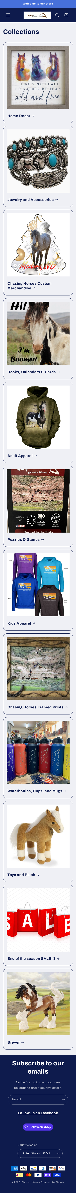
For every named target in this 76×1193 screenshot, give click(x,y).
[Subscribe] (63, 1099)
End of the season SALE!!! (31, 959)
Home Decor (18, 116)
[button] (8, 15)
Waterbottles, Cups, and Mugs (34, 791)
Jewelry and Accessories (30, 199)
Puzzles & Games (23, 540)
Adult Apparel (20, 456)
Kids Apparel (19, 623)
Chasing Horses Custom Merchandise (29, 285)
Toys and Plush (21, 875)
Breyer (13, 1042)
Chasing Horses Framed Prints (35, 707)
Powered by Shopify (53, 1182)
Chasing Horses (31, 1182)
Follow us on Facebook (38, 1113)
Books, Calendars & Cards (31, 372)
